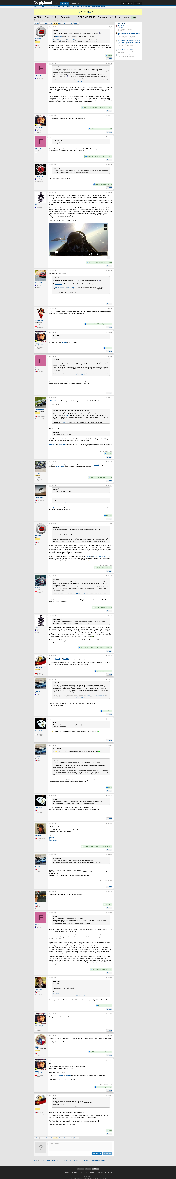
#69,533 (110, 854)
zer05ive (37, 20)
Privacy (110, 1172)
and (107, 711)
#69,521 (110, 397)
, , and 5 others (99, 324)
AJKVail (55, 723)
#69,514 (110, 137)
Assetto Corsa (121, 30)
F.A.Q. (80, 1172)
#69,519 (110, 332)
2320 (64, 23)
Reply (110, 58)
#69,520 (110, 356)
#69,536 (110, 977)
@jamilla (61, 40)
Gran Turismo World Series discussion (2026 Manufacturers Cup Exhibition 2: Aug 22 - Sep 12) (129, 42)
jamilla (55, 432)
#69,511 (110, 27)
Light (81, 1168)
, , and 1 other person (96, 647)
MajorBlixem (56, 619)
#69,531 (110, 795)
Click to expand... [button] (81, 81)
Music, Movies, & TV (123, 58)
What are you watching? (125, 55)
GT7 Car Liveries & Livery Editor (125, 38)
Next (75, 23)
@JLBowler (61, 444)
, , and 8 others (100, 262)
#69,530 (110, 745)
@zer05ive (52, 444)
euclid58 (55, 981)
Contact (66, 1172)
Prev (37, 23)
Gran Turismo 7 (121, 47)
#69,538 (110, 1035)
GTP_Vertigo (56, 500)
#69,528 (110, 679)
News (57, 3)
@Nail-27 (57, 659)
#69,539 (110, 1060)
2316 (46, 23)
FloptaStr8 (56, 749)
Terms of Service (90, 1172)
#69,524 (110, 523)
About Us (74, 1172)
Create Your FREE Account (87, 13)
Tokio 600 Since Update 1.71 (126, 49)
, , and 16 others (98, 846)
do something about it (100, 556)
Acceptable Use (101, 1172)
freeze (67, 415)
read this (88, 556)
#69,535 (110, 912)
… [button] (43, 23)
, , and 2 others (99, 156)
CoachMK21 (56, 140)
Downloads (73, 3)
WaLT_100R (56, 336)
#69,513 (110, 115)
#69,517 (110, 270)
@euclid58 (56, 40)
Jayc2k (55, 527)
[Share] (106, 27)
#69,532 (110, 823)
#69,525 (110, 576)
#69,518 (110, 308)
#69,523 (110, 485)
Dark (88, 1168)
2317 (51, 23)
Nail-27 (55, 67)
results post (58, 36)
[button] (67, 3)
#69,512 (110, 63)
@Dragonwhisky (53, 841)
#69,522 (110, 462)
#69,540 (110, 1095)
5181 (71, 23)
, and (101, 128)
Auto (96, 1168)
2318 (55, 23)
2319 (59, 23)
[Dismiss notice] (140, 11)
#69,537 (110, 1014)
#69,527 (110, 655)
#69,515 (110, 164)
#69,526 (110, 615)
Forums (64, 3)
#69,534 (110, 891)
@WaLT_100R (70, 40)
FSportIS (55, 168)
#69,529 (110, 719)
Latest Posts (120, 23)
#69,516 (110, 192)
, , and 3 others (98, 107)
